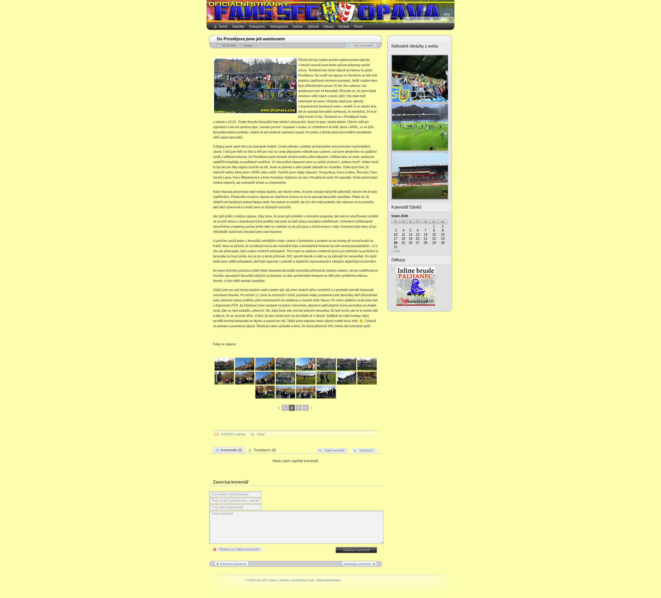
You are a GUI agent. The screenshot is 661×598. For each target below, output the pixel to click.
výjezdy (240, 434)
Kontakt (344, 26)
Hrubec (248, 45)
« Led (395, 251)
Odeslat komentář (356, 550)
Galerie (298, 26)
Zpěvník (313, 26)
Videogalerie (279, 26)
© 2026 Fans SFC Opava (261, 580)
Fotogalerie (257, 26)
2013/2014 (227, 434)
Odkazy (328, 26)
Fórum (358, 26)
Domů (223, 26)
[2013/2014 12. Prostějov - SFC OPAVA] (224, 364)
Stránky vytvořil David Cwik (297, 580)
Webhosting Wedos (329, 580)
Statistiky (238, 26)
